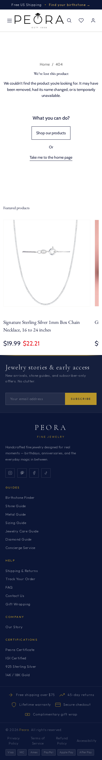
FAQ (9, 587)
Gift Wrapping (17, 604)
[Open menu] (9, 20)
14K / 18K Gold (17, 675)
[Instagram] (10, 473)
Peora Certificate (20, 649)
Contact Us (14, 595)
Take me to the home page (51, 157)
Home (45, 64)
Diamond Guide (18, 539)
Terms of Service (38, 740)
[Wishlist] (81, 20)
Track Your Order (20, 579)
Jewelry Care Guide (21, 531)
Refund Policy (62, 740)
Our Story (14, 627)
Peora (51, 427)
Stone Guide (15, 506)
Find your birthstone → (70, 5)
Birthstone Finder (20, 497)
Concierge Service (20, 547)
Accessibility (87, 741)
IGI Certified (15, 658)
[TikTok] (46, 473)
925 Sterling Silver (20, 666)
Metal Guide (15, 514)
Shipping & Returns (21, 571)
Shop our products (51, 132)
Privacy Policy (13, 740)
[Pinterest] (22, 473)
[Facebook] (34, 473)
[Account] (93, 20)
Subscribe (81, 399)
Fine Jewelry (51, 437)
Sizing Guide (15, 522)
